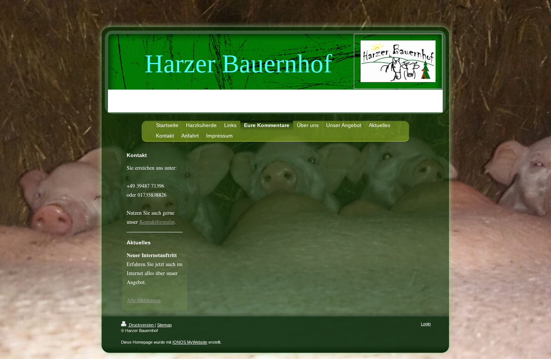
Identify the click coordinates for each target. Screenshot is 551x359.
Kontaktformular (156, 221)
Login (426, 324)
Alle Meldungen (144, 300)
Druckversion (141, 325)
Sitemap (164, 325)
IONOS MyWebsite (189, 342)
